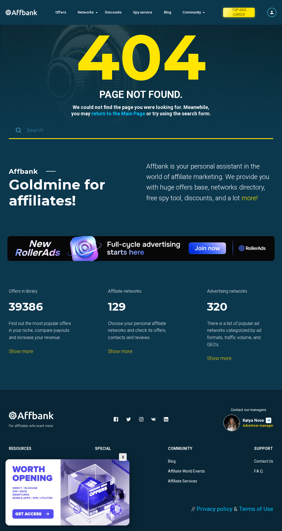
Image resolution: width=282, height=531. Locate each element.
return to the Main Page (118, 113)
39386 (26, 307)
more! (250, 198)
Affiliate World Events (186, 471)
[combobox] (141, 130)
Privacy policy (214, 509)
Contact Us (263, 461)
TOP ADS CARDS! (239, 12)
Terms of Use (256, 509)
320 (217, 307)
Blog (167, 12)
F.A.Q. (259, 471)
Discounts (113, 12)
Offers (60, 12)
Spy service (142, 12)
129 (117, 307)
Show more (21, 351)
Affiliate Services (182, 481)
